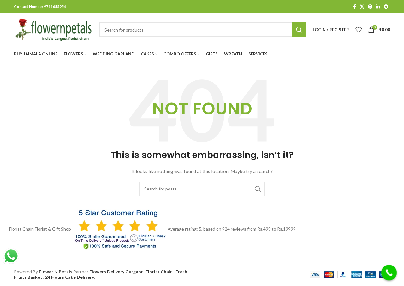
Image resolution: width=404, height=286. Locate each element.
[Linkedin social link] (378, 7)
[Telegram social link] (386, 7)
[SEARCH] (258, 189)
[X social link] (362, 7)
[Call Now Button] (389, 273)
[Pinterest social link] (370, 7)
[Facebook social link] (354, 7)
